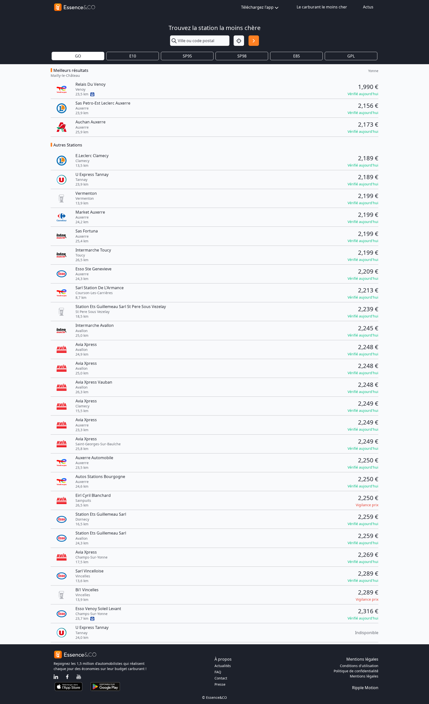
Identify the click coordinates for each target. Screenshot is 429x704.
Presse (219, 684)
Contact (220, 678)
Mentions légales (364, 676)
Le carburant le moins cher (322, 7)
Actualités (222, 665)
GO (78, 56)
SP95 (187, 56)
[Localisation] (239, 40)
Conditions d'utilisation (359, 665)
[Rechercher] (254, 40)
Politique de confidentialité (356, 671)
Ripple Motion (365, 687)
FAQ (217, 672)
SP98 (242, 56)
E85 (296, 56)
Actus (368, 7)
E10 (132, 56)
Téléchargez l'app (257, 7)
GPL (351, 56)
